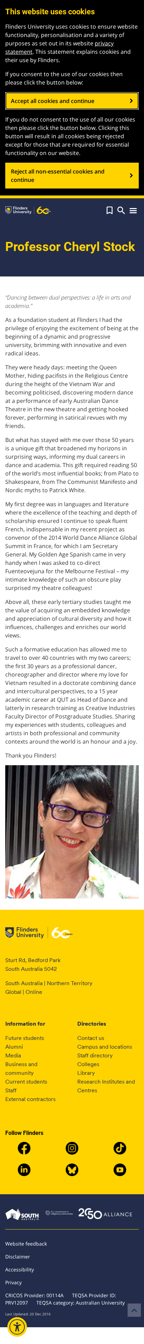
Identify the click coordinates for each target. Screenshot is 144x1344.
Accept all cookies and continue (52, 101)
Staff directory (95, 1055)
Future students (24, 1038)
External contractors (30, 1099)
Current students (26, 1081)
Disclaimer (17, 1256)
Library (86, 1073)
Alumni (14, 1046)
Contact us (90, 1038)
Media (13, 1055)
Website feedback (26, 1243)
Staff (10, 1090)
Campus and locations (104, 1046)
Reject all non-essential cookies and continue (58, 176)
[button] (110, 210)
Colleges (88, 1064)
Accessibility (19, 1269)
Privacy (13, 1282)
